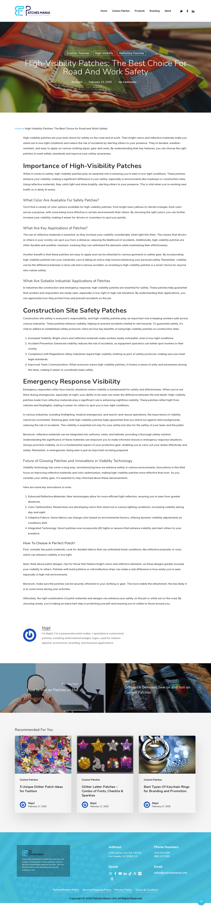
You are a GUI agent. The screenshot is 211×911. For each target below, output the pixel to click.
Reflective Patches (131, 53)
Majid (78, 82)
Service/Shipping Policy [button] (96, 889)
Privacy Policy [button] (123, 889)
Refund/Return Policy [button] (66, 889)
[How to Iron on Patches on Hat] (53, 688)
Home (18, 128)
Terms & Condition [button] (146, 889)
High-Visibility (104, 53)
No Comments (127, 82)
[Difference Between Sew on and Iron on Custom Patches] (158, 688)
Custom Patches (78, 53)
